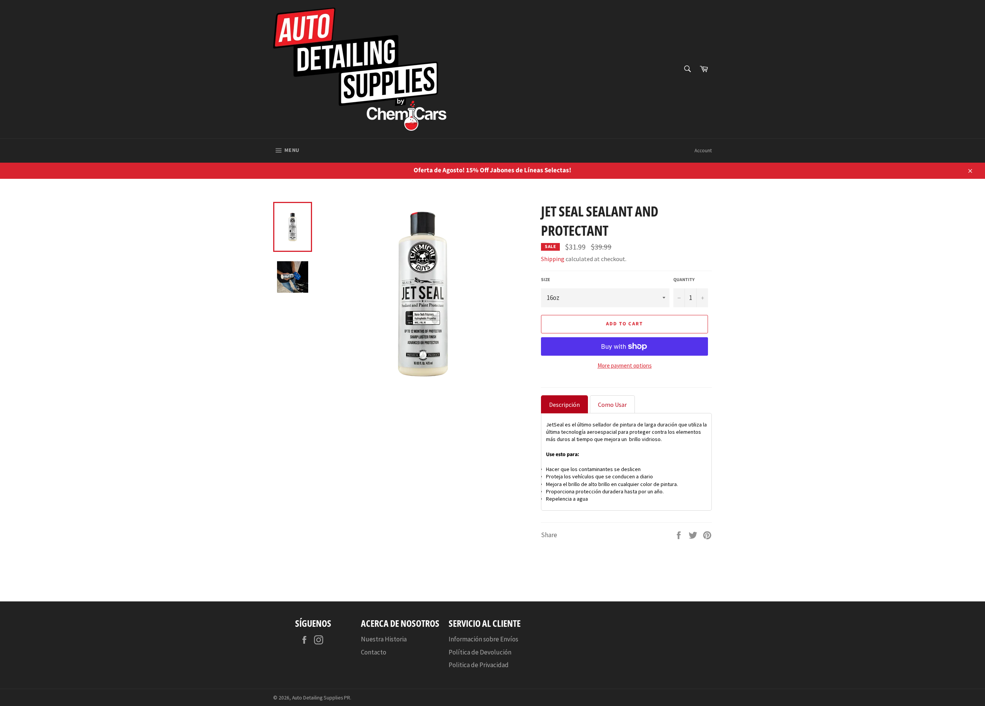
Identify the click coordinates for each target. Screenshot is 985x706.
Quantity (684, 280)
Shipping (552, 259)
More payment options (625, 365)
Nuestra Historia (384, 639)
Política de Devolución (480, 652)
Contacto (373, 652)
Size (545, 280)
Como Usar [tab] (612, 404)
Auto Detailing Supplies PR (321, 697)
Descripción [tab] (564, 404)
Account (703, 150)
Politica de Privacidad (479, 665)
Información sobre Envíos (483, 639)
